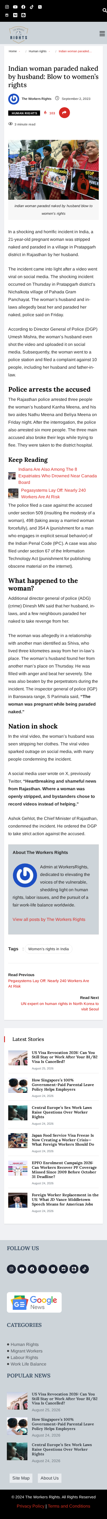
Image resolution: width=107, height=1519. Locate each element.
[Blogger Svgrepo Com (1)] (23, 15)
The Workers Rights (36, 99)
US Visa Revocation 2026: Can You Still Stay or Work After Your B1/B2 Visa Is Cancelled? (64, 1057)
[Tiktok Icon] (31, 7)
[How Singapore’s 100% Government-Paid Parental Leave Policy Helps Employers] (17, 1085)
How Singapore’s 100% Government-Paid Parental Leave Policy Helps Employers (63, 1085)
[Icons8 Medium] (42, 1269)
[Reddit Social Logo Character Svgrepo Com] (7, 15)
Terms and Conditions (69, 1506)
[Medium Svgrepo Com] (15, 15)
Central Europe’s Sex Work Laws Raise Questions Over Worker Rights (62, 1112)
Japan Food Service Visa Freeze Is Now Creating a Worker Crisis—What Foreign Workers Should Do (63, 1140)
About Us (50, 1478)
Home (13, 51)
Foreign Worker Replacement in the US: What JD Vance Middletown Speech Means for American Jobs (65, 1199)
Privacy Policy (30, 1506)
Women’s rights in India (48, 949)
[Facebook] (23, 7)
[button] (102, 34)
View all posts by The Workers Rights (49, 919)
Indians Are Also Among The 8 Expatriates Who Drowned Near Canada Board (57, 476)
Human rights (38, 51)
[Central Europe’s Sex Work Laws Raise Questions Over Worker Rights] (17, 1112)
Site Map (21, 1478)
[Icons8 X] (40, 7)
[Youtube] (15, 7)
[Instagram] (7, 7)
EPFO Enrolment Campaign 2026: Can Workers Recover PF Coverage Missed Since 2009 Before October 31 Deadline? (64, 1169)
